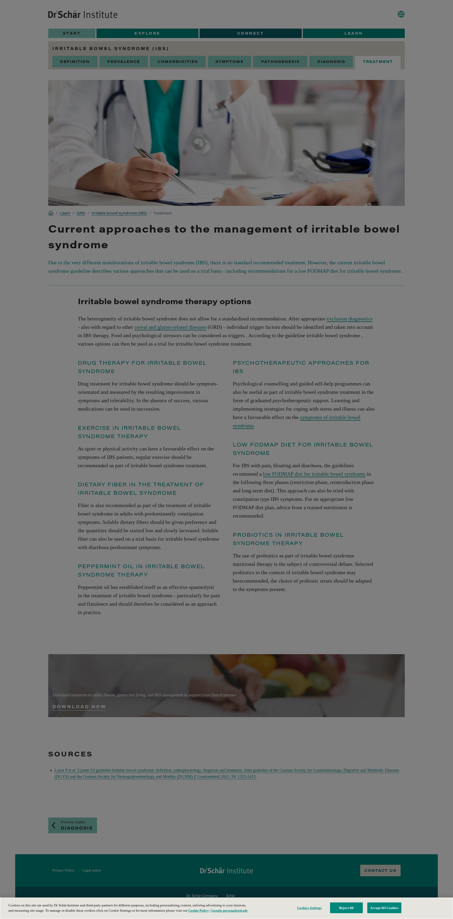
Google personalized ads (229, 910)
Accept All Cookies (384, 908)
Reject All (346, 908)
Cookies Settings (309, 908)
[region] (226, 908)
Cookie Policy (198, 910)
